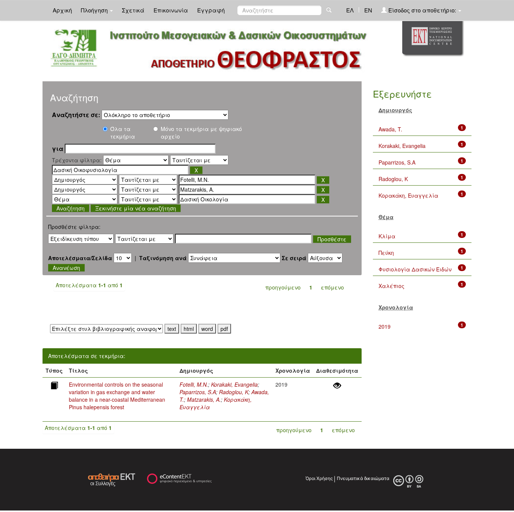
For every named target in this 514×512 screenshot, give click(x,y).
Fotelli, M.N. (193, 384)
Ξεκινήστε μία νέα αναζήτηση (135, 208)
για (57, 149)
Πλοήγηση (95, 10)
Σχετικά (133, 10)
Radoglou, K (233, 392)
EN (368, 10)
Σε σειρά (294, 258)
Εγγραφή (211, 10)
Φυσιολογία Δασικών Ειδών (415, 269)
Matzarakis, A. (204, 399)
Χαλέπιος (392, 286)
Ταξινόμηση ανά (163, 258)
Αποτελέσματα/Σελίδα (80, 258)
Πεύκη (386, 252)
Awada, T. (390, 129)
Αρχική (62, 10)
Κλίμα (387, 236)
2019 (385, 326)
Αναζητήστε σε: (76, 115)
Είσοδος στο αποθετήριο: (422, 10)
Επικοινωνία (171, 10)
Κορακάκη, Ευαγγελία (408, 195)
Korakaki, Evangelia (234, 384)
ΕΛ (350, 10)
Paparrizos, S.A (197, 392)
